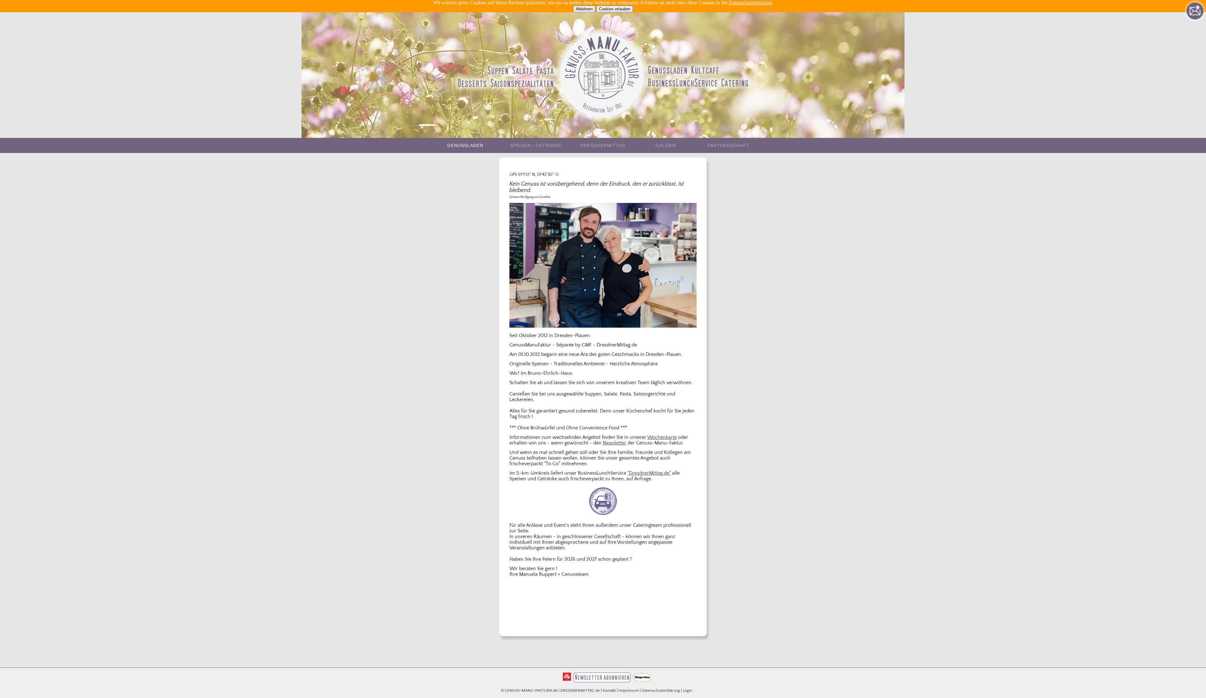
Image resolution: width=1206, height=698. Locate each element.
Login (687, 691)
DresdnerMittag (603, 145)
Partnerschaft (729, 145)
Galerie (665, 145)
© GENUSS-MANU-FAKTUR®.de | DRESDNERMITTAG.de (550, 691)
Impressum (629, 691)
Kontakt (609, 691)
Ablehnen (584, 9)
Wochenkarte (662, 437)
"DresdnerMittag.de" (649, 473)
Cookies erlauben (614, 9)
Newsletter (614, 443)
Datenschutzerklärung (750, 2)
